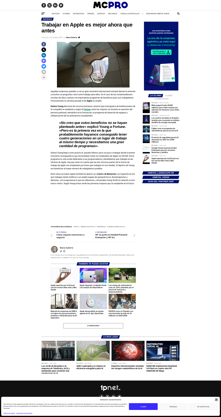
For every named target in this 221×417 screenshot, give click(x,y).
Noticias (55, 14)
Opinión (90, 14)
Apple (76, 227)
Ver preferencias (203, 407)
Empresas (102, 227)
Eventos (101, 14)
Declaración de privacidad (24, 413)
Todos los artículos (129, 14)
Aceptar (143, 407)
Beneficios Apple (88, 227)
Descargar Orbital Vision (157, 14)
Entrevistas (78, 14)
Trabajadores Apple (116, 227)
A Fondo (66, 14)
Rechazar (173, 407)
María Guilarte (71, 37)
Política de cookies (9, 413)
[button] (216, 400)
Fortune (87, 109)
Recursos (112, 14)
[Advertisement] (93, 208)
